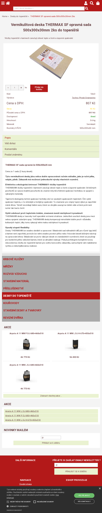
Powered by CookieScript (14, 510)
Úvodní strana (25, 484)
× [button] (100, 489)
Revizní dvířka (13, 317)
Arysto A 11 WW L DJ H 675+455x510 (75, 333)
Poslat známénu (13, 154)
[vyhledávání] (93, 4)
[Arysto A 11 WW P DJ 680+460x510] (26, 344)
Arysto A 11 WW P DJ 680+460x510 (26, 333)
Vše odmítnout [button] (84, 501)
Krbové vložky (13, 259)
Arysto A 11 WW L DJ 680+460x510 (26, 365)
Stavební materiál (16, 281)
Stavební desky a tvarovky (22, 310)
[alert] (51, 499)
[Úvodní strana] (9, 4)
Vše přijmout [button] (84, 495)
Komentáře (11, 149)
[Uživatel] (87, 4)
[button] (35, 506)
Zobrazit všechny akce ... (51, 396)
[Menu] (3, 3)
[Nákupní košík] (99, 4)
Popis (8, 137)
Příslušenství (13, 288)
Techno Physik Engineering (83, 98)
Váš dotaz (10, 143)
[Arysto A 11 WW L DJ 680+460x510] (26, 375)
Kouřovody (11, 303)
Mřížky (8, 266)
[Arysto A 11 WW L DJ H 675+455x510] (75, 344)
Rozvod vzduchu (15, 273)
